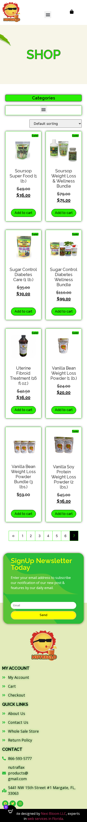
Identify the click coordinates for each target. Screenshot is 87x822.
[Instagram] (20, 803)
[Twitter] (13, 803)
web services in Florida (45, 818)
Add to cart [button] (23, 213)
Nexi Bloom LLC (53, 813)
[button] (47, 14)
